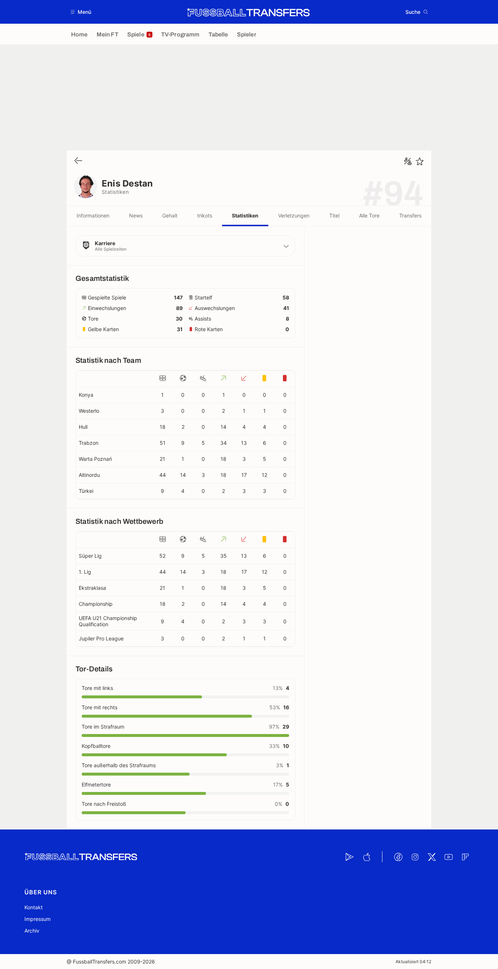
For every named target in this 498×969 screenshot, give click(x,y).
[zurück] (78, 161)
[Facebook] (398, 856)
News (136, 215)
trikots (204, 215)
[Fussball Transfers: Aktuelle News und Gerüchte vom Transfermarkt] (248, 12)
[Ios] (366, 856)
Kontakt (33, 907)
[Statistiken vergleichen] (408, 161)
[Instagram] (414, 856)
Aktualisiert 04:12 (413, 961)
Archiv (31, 930)
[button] (81, 12)
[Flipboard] (465, 856)
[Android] (349, 856)
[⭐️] (419, 161)
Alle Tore (369, 215)
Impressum (37, 919)
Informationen (93, 215)
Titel (334, 215)
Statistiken (245, 215)
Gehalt (170, 215)
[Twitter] (431, 856)
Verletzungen (294, 215)
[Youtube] (448, 856)
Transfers (410, 215)
